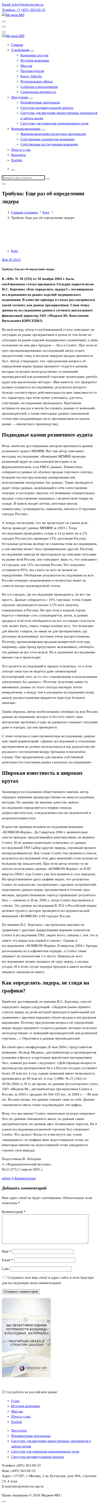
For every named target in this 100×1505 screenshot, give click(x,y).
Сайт (5, 1269)
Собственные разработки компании (47, 139)
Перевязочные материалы (40, 102)
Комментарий (14, 1212)
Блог (46, 212)
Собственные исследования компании (49, 144)
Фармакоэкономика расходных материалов (53, 134)
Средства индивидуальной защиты (46, 108)
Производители (32, 71)
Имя (6, 1251)
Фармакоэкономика (25, 129)
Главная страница (24, 212)
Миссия (26, 66)
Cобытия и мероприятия (39, 87)
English (16, 160)
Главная (17, 45)
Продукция (19, 97)
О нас (15, 1401)
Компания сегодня (34, 55)
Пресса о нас (21, 150)
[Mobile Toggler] (32, 51)
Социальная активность (38, 92)
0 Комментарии (24, 1178)
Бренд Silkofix (31, 76)
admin (6, 1178)
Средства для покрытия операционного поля (54, 123)
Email (7, 1260)
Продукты (19, 1430)
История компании (34, 60)
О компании (20, 50)
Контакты (18, 155)
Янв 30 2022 (11, 260)
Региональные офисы (36, 81)
